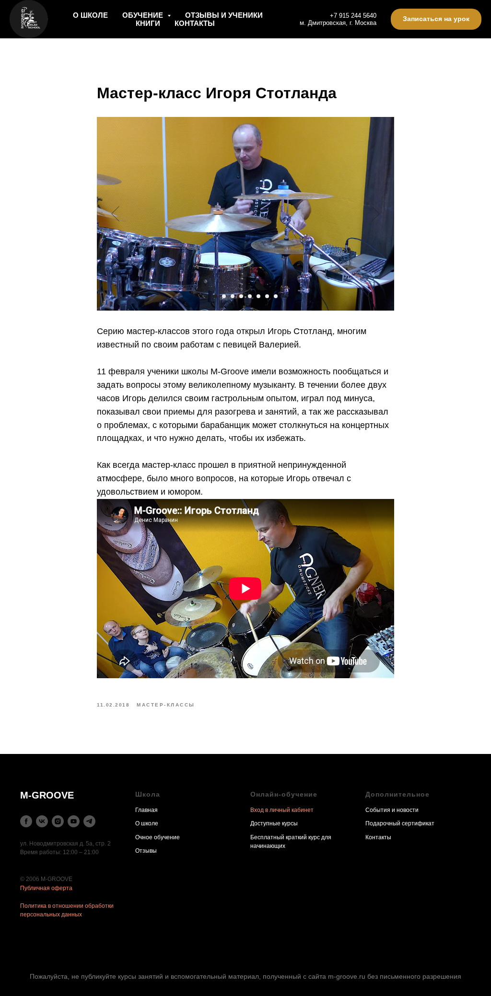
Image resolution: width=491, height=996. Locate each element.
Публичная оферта (46, 888)
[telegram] (89, 821)
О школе (146, 823)
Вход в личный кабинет (282, 810)
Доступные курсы (274, 823)
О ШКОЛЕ (90, 15)
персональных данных (51, 914)
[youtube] (74, 821)
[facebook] (26, 821)
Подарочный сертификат (399, 823)
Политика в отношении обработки (67, 906)
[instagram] (58, 821)
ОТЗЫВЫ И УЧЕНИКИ (224, 15)
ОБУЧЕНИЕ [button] (143, 15)
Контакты (378, 837)
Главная (146, 810)
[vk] (42, 821)
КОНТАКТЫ (195, 23)
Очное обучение (157, 837)
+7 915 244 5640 (353, 15)
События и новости (392, 810)
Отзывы (146, 850)
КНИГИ (148, 23)
